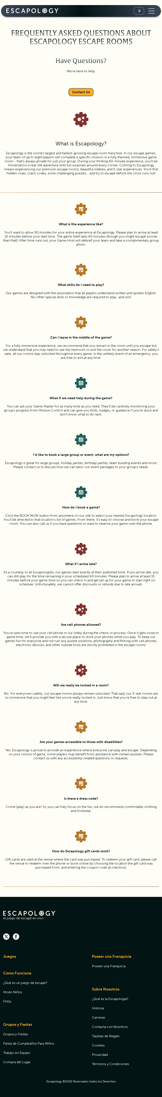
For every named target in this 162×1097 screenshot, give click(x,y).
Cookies (98, 1045)
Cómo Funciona (17, 973)
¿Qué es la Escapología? (110, 999)
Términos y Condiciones (110, 1064)
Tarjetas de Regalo (106, 1036)
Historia (98, 1008)
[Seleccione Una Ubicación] (139, 11)
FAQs (7, 1001)
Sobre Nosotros (105, 989)
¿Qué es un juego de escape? (25, 983)
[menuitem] (42, 959)
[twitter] (6, 937)
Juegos (9, 956)
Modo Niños (12, 992)
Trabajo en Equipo (16, 1053)
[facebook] (16, 937)
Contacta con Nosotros (110, 1027)
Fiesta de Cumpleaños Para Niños (28, 1043)
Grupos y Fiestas (17, 1024)
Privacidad (100, 1055)
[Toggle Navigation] (151, 11)
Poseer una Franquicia (111, 956)
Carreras (98, 1017)
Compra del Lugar (17, 1062)
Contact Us (81, 92)
